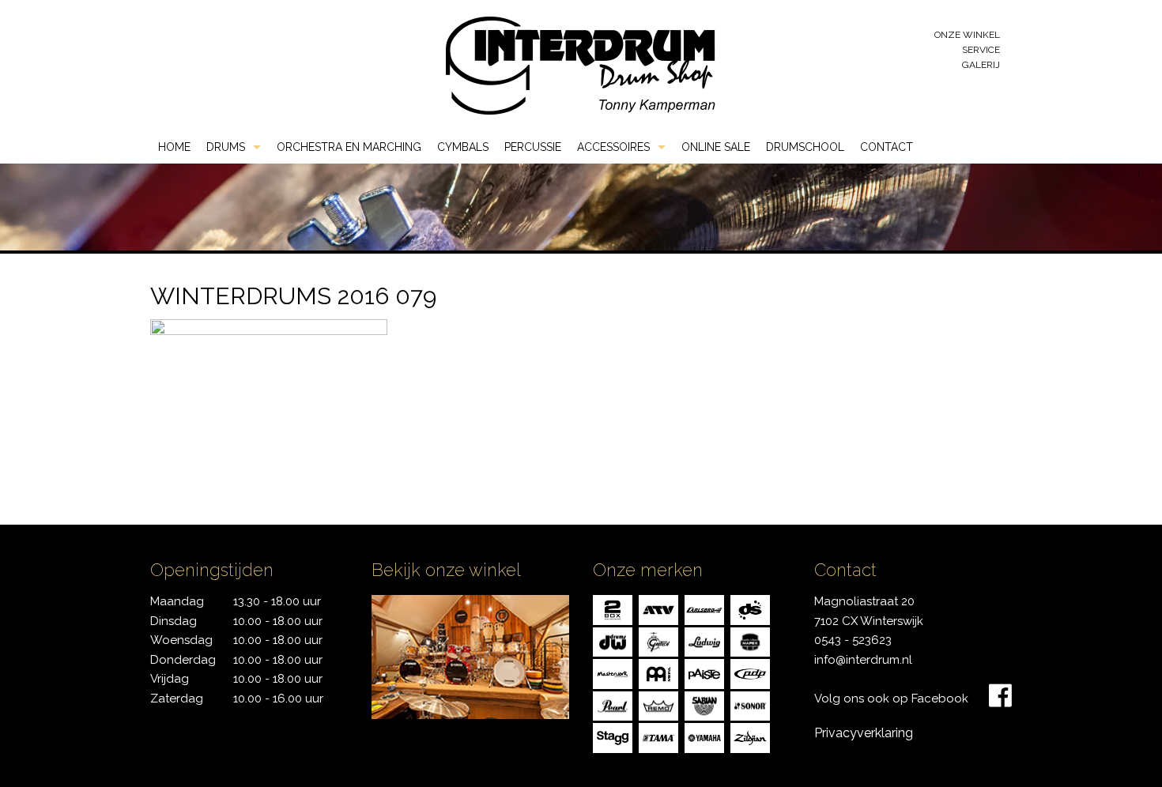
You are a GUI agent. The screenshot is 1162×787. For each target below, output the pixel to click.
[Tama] (658, 736)
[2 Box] (612, 608)
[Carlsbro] (704, 608)
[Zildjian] (750, 736)
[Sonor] (750, 705)
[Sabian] (704, 705)
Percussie (532, 147)
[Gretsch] (658, 641)
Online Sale (715, 147)
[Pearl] (612, 705)
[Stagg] (612, 736)
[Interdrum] (580, 64)
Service (981, 49)
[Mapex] (750, 641)
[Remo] (658, 705)
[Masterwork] (612, 672)
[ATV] (658, 608)
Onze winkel (967, 34)
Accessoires (613, 147)
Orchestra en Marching (349, 147)
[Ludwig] (704, 641)
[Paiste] (704, 672)
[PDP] (750, 672)
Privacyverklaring (863, 732)
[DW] (612, 641)
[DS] (750, 608)
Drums (225, 147)
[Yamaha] (704, 736)
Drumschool (805, 147)
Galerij (981, 64)
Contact (886, 147)
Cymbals (463, 147)
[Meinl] (658, 672)
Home (174, 147)
